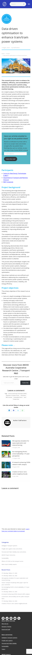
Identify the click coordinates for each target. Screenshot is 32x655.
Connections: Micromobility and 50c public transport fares (15, 597)
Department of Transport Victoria (12, 395)
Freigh (3, 640)
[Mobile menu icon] (29, 4)
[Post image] (6, 443)
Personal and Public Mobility (9, 643)
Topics (3, 649)
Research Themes (6, 626)
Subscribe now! (10, 159)
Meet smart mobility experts (9, 564)
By (15, 47)
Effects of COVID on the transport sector (12, 561)
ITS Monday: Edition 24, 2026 (9, 601)
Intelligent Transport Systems (9, 545)
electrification (23, 395)
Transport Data (16, 399)
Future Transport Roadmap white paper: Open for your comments (15, 583)
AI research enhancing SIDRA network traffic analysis (21, 463)
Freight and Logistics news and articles (12, 549)
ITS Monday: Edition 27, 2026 (9, 573)
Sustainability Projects (18, 397)
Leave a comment (16, 390)
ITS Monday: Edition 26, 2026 (9, 575)
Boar (3, 629)
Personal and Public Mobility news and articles (14, 552)
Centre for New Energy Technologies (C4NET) (17, 393)
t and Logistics (9, 640)
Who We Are (5, 623)
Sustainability (5, 558)
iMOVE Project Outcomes (8, 555)
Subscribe (25, 383)
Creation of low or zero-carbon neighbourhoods (19, 473)
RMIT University (8, 182)
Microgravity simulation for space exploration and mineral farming (20, 443)
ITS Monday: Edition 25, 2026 (9, 591)
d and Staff (7, 629)
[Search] (23, 4)
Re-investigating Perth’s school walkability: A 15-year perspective (21, 454)
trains (25, 397)
